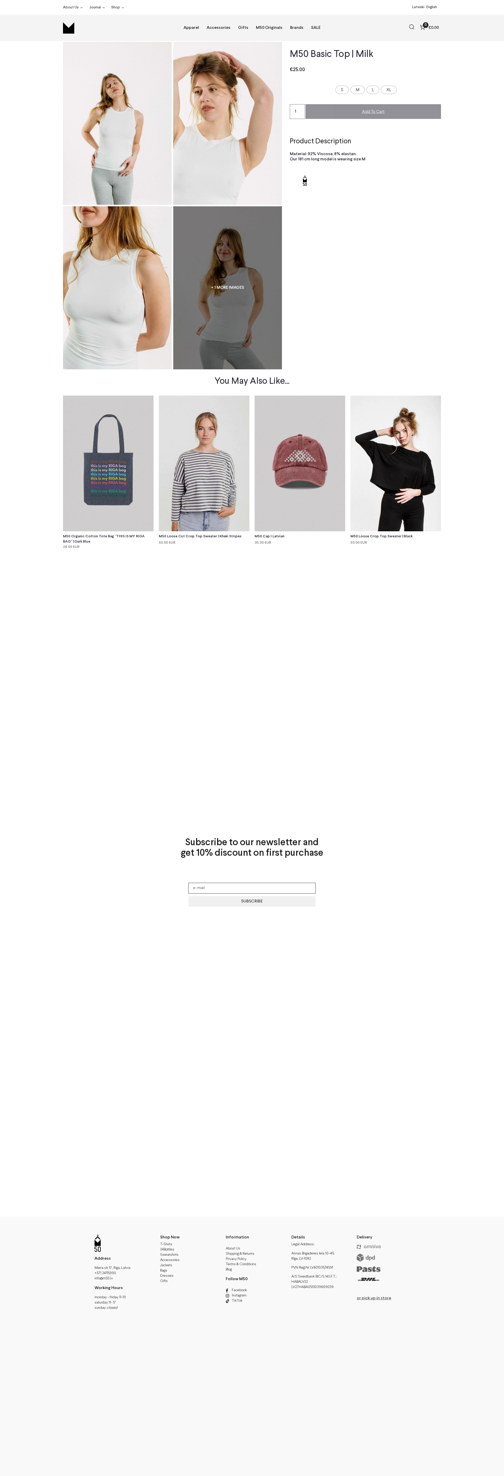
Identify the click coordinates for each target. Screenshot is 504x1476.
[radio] (342, 90)
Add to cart (373, 112)
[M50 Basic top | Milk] (227, 123)
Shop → (117, 7)
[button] (411, 27)
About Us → (73, 7)
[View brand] (305, 195)
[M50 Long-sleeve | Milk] (117, 123)
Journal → (97, 7)
